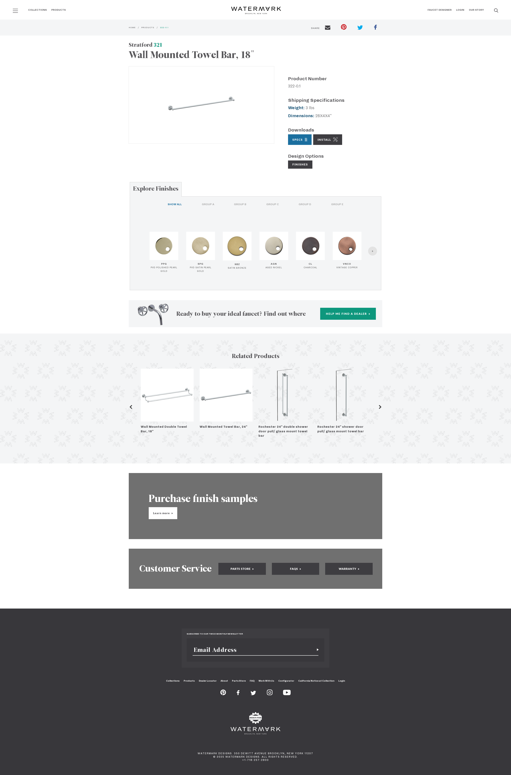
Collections (37, 9)
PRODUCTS (147, 27)
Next (380, 407)
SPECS (297, 139)
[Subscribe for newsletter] (316, 649)
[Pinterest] (223, 694)
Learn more (162, 513)
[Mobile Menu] (15, 11)
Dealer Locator (208, 680)
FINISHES (300, 164)
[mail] (327, 28)
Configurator (286, 680)
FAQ (252, 680)
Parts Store (239, 680)
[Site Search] (496, 10)
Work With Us (266, 680)
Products (58, 9)
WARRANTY (348, 568)
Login (460, 9)
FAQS (294, 568)
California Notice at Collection (316, 680)
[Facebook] (238, 694)
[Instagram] (269, 694)
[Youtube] (287, 694)
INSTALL (324, 139)
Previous (131, 407)
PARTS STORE (241, 568)
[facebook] (375, 28)
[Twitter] (253, 694)
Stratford (145, 45)
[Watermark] (256, 11)
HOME (132, 27)
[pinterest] (344, 27)
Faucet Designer (440, 9)
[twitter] (360, 28)
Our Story (476, 9)
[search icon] (12, 9)
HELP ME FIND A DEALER (347, 313)
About (224, 680)
